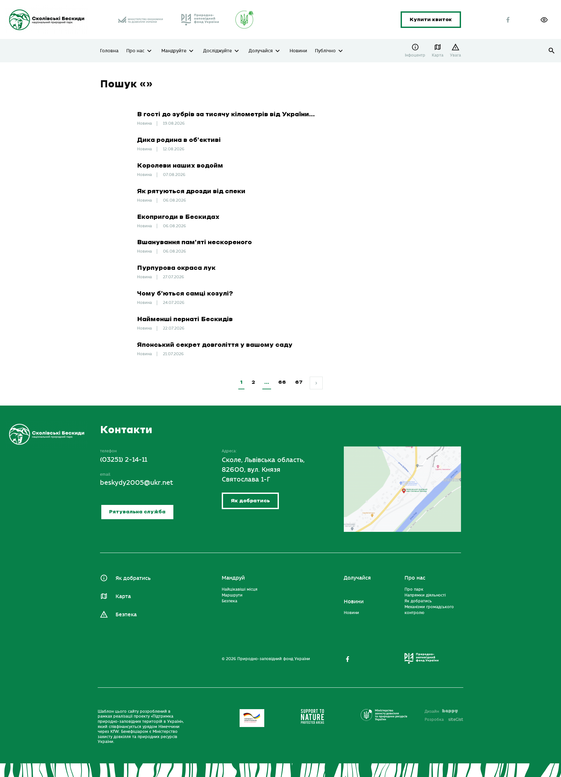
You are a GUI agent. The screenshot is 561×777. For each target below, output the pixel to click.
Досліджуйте (217, 51)
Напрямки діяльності (425, 595)
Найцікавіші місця (239, 589)
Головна (109, 51)
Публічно (325, 51)
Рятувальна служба (137, 512)
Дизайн (432, 711)
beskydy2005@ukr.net (136, 482)
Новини (298, 51)
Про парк (414, 589)
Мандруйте (173, 51)
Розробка (444, 719)
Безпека (126, 615)
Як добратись (250, 501)
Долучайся (261, 51)
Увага (455, 55)
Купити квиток (431, 20)
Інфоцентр (415, 55)
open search (552, 51)
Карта (437, 55)
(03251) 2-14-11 (123, 459)
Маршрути (232, 595)
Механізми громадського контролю (429, 610)
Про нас (135, 51)
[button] (544, 19)
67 (299, 382)
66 (282, 382)
